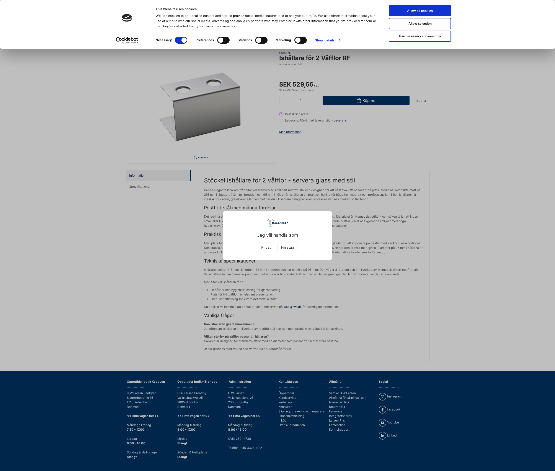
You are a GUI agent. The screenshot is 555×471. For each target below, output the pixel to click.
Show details (325, 40)
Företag (287, 247)
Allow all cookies (420, 11)
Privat (266, 247)
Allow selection (420, 23)
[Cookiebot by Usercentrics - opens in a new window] (127, 40)
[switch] (223, 40)
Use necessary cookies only (420, 36)
